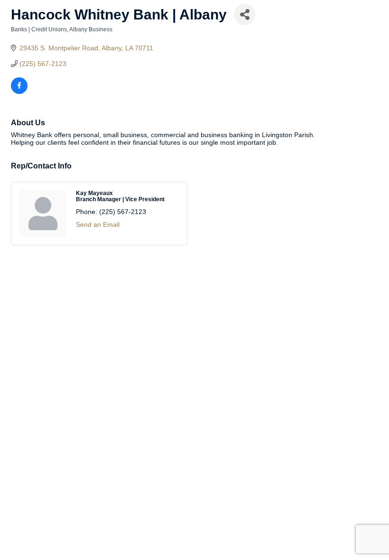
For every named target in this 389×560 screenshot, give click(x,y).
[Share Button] (244, 14)
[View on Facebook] (19, 91)
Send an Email (98, 224)
